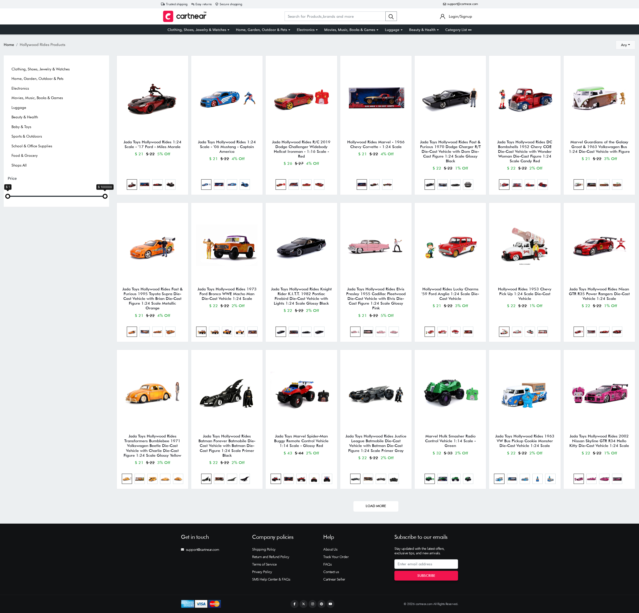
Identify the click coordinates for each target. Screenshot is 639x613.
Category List (456, 29)
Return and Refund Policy (270, 557)
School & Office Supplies (31, 146)
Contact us (331, 572)
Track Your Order (335, 557)
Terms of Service (264, 564)
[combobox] (625, 44)
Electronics (306, 29)
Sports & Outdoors (26, 136)
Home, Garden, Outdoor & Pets (261, 29)
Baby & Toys (21, 127)
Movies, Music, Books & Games (349, 29)
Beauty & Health (422, 29)
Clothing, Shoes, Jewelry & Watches (196, 29)
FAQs (327, 564)
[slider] (7, 196)
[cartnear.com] (184, 16)
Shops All (19, 165)
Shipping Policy (264, 549)
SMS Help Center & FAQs (271, 579)
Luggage (392, 29)
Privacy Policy (262, 572)
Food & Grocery (24, 155)
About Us (330, 549)
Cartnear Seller (334, 579)
